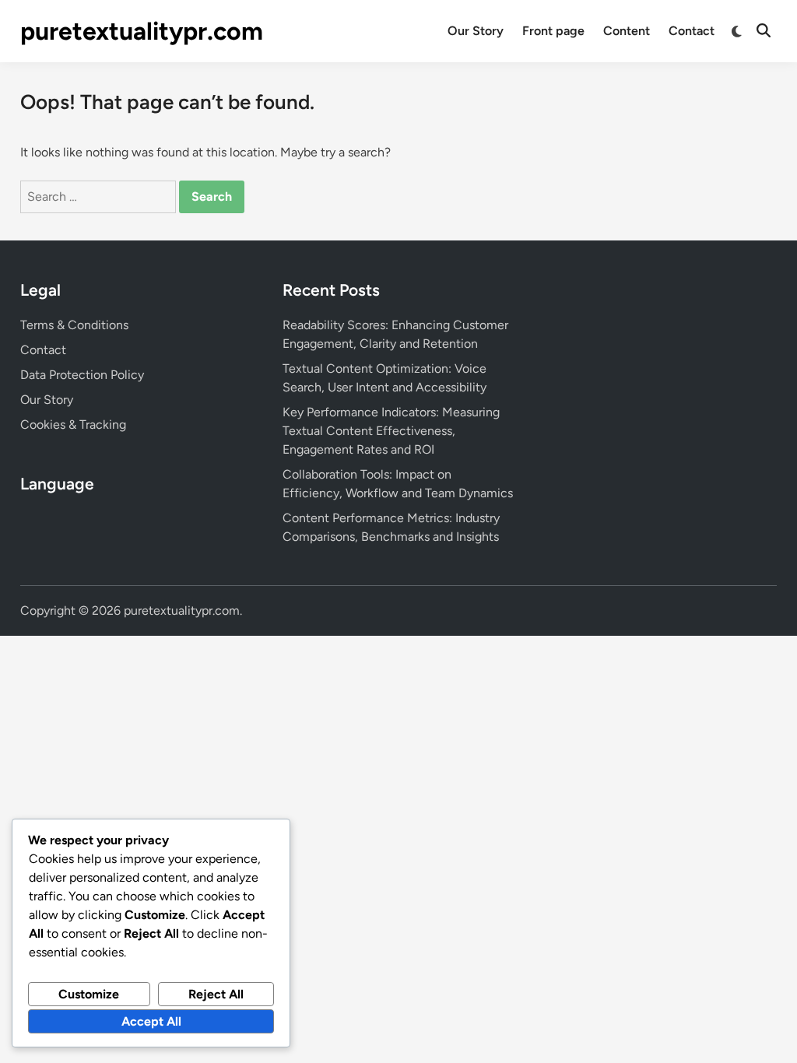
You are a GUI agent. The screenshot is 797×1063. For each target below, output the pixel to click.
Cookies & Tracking (73, 424)
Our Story (476, 30)
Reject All (216, 994)
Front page (553, 30)
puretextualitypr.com (141, 31)
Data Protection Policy (82, 374)
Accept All (151, 1021)
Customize (88, 994)
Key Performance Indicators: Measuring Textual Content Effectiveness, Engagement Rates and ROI (391, 431)
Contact (691, 30)
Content (626, 30)
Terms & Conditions (74, 324)
